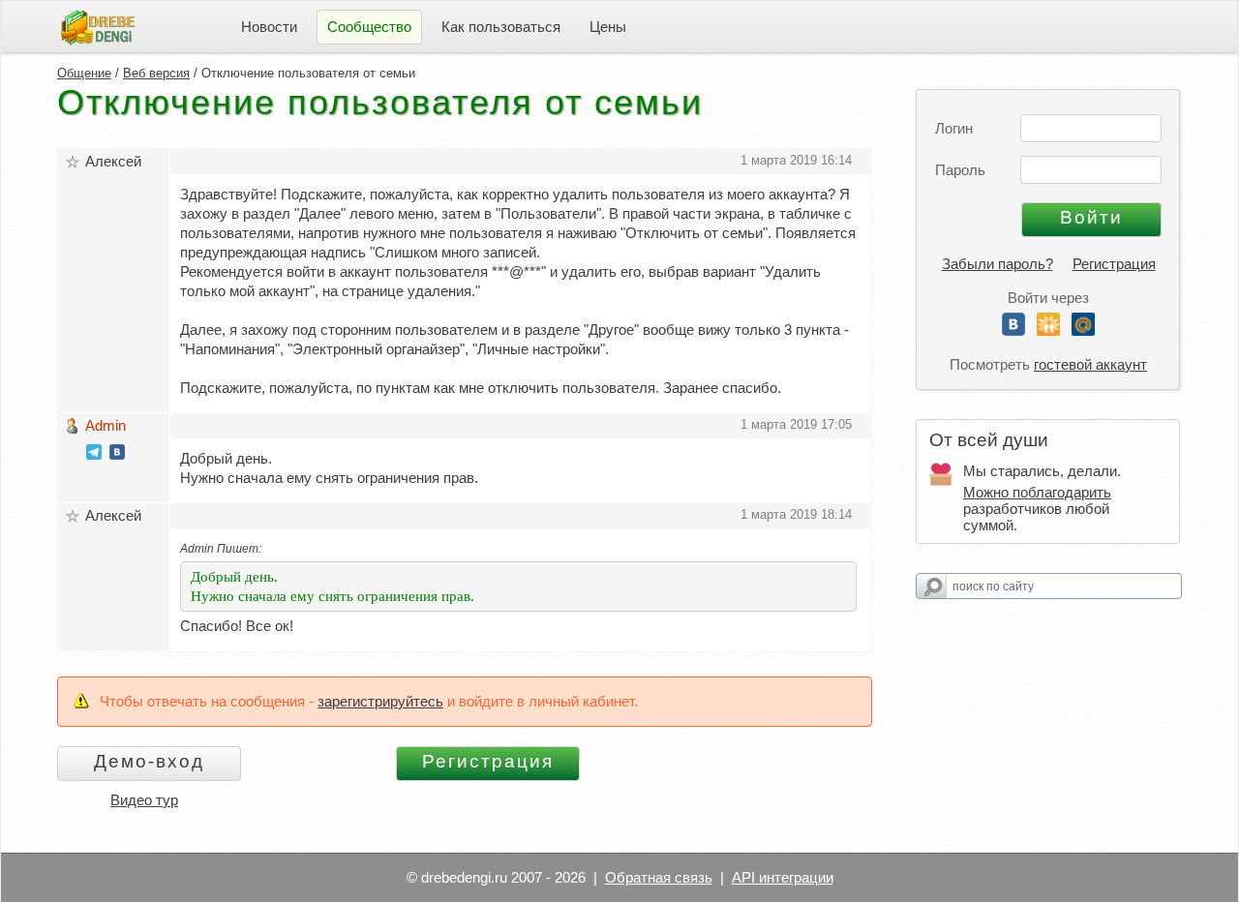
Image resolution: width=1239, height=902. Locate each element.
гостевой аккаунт (1090, 364)
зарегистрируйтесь (380, 701)
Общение (84, 73)
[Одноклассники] (1048, 330)
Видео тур (144, 800)
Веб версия (156, 73)
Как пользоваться (500, 26)
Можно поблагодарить (1037, 492)
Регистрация (1114, 264)
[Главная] (98, 25)
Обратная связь (658, 877)
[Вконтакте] (1013, 330)
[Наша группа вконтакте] (117, 454)
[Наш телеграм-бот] (94, 454)
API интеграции (782, 877)
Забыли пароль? (997, 264)
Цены (607, 26)
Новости (269, 26)
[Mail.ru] (1083, 330)
